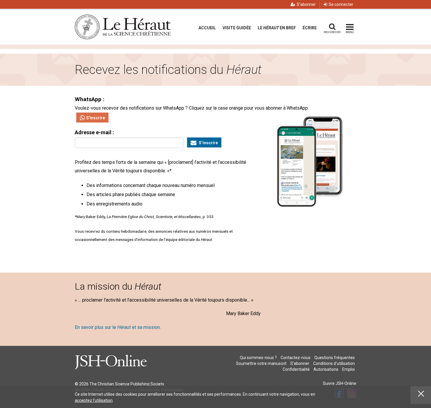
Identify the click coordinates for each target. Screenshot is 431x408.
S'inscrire (95, 117)
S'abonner (306, 4)
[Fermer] (421, 394)
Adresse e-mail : (94, 132)
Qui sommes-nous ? (258, 357)
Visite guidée (237, 27)
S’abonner (299, 363)
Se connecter (341, 4)
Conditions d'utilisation (334, 363)
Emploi (348, 369)
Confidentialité (296, 369)
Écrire (310, 27)
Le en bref (277, 27)
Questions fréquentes (334, 357)
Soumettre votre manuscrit (261, 363)
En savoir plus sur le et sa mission (117, 327)
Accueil (207, 27)
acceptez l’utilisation (94, 400)
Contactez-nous (295, 357)
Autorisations (325, 369)
